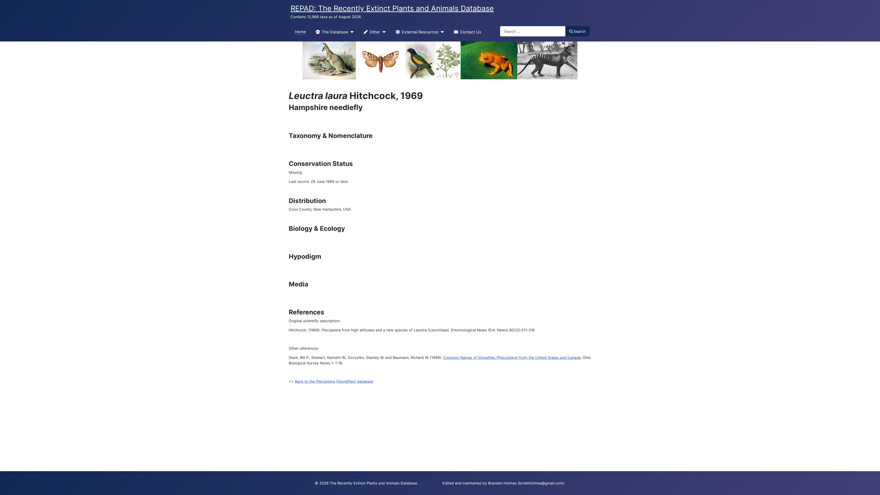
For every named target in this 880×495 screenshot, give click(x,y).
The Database (335, 32)
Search (580, 31)
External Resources (420, 32)
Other (375, 32)
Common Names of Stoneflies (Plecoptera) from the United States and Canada (512, 357)
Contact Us (470, 32)
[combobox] (533, 31)
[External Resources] (441, 32)
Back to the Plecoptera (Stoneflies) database (334, 381)
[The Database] (351, 32)
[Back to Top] (872, 486)
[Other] (383, 32)
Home (300, 31)
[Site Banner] (440, 60)
